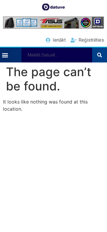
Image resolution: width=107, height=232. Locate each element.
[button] (5, 55)
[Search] (99, 55)
